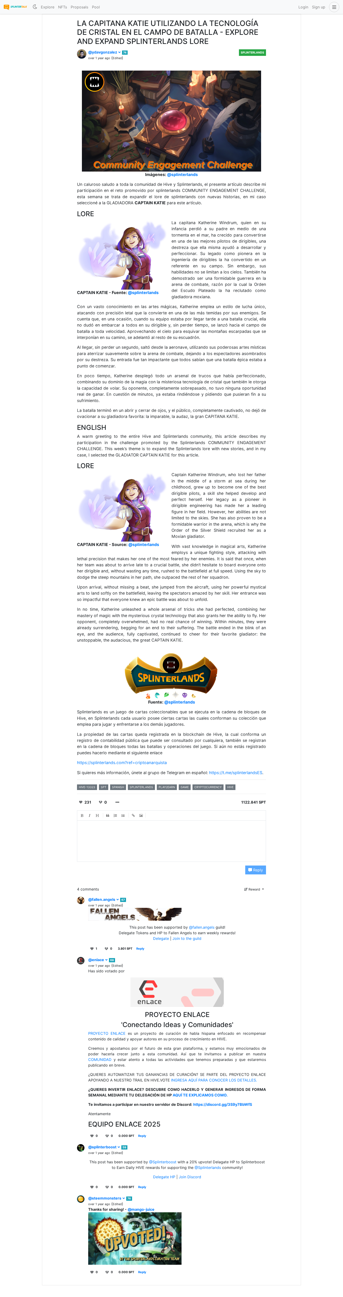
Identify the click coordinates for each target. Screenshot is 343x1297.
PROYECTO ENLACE (107, 1033)
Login (303, 7)
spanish (118, 787)
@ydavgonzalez (103, 52)
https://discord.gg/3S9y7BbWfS (222, 1104)
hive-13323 (87, 787)
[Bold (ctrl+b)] (82, 815)
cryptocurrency (208, 787)
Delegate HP (164, 1177)
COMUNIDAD (100, 1059)
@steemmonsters (105, 1198)
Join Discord (190, 1177)
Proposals (79, 7)
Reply (257, 870)
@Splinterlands (208, 1167)
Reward (254, 889)
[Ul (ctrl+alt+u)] (123, 815)
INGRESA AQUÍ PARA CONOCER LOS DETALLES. (213, 1080)
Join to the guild (186, 938)
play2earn (167, 787)
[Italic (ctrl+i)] (90, 815)
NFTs (62, 7)
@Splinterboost (162, 1162)
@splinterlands (182, 174)
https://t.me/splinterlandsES (235, 772)
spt (103, 787)
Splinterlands (252, 52)
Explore (47, 7)
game (185, 787)
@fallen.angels (102, 899)
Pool (96, 7)
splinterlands (141, 787)
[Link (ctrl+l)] (133, 815)
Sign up (318, 7)
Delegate (161, 938)
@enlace (96, 959)
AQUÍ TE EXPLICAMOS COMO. (200, 1095)
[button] (333, 7)
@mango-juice (141, 1209)
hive (230, 787)
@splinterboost (102, 1147)
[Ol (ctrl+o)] (115, 815)
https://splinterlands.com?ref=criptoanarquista (122, 762)
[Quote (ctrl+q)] (108, 815)
